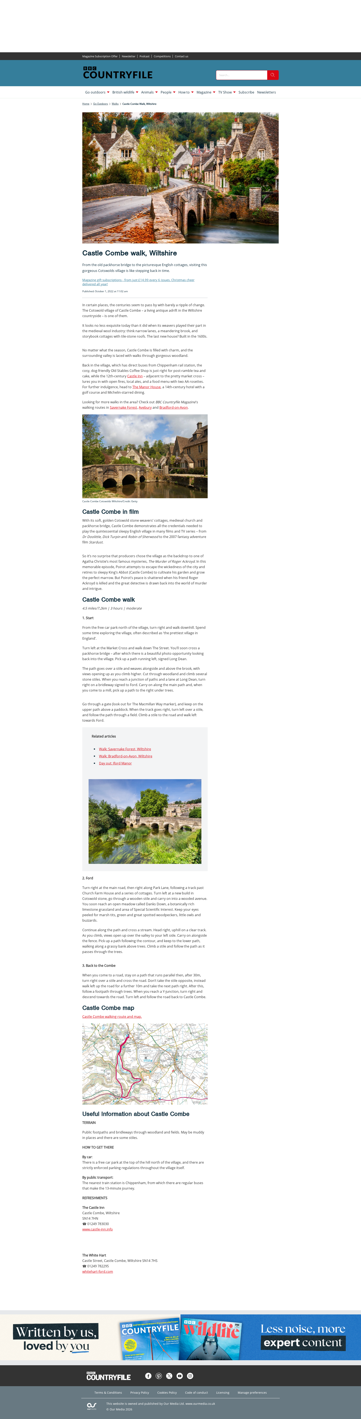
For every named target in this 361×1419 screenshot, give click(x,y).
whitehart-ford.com (97, 1271)
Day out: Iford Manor (115, 763)
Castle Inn (135, 376)
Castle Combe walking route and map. (112, 1016)
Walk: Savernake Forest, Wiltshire (125, 749)
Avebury (145, 407)
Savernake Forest (123, 407)
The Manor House (146, 387)
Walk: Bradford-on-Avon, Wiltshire (125, 756)
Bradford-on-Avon (173, 407)
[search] (272, 75)
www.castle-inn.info (97, 1229)
